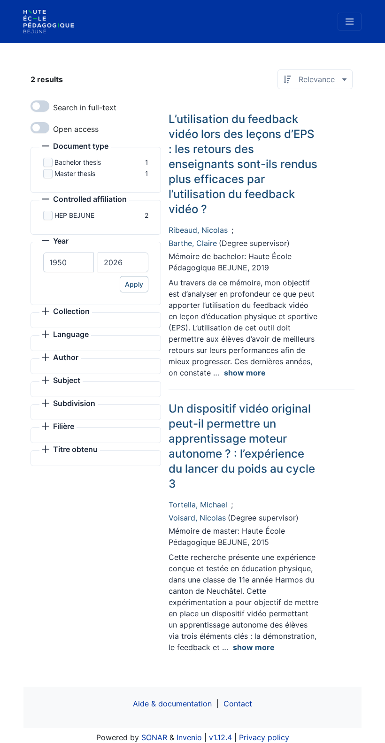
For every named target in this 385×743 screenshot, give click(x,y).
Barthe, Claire (193, 243)
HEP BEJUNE (74, 215)
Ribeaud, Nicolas (198, 230)
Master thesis (74, 173)
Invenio (189, 737)
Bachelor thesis (77, 162)
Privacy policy (264, 737)
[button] (75, 146)
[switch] (40, 106)
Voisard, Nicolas (197, 517)
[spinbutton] (68, 262)
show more (245, 372)
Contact (237, 703)
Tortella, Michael (198, 504)
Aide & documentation (172, 703)
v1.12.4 (220, 737)
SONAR (154, 737)
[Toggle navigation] (350, 22)
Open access (76, 129)
